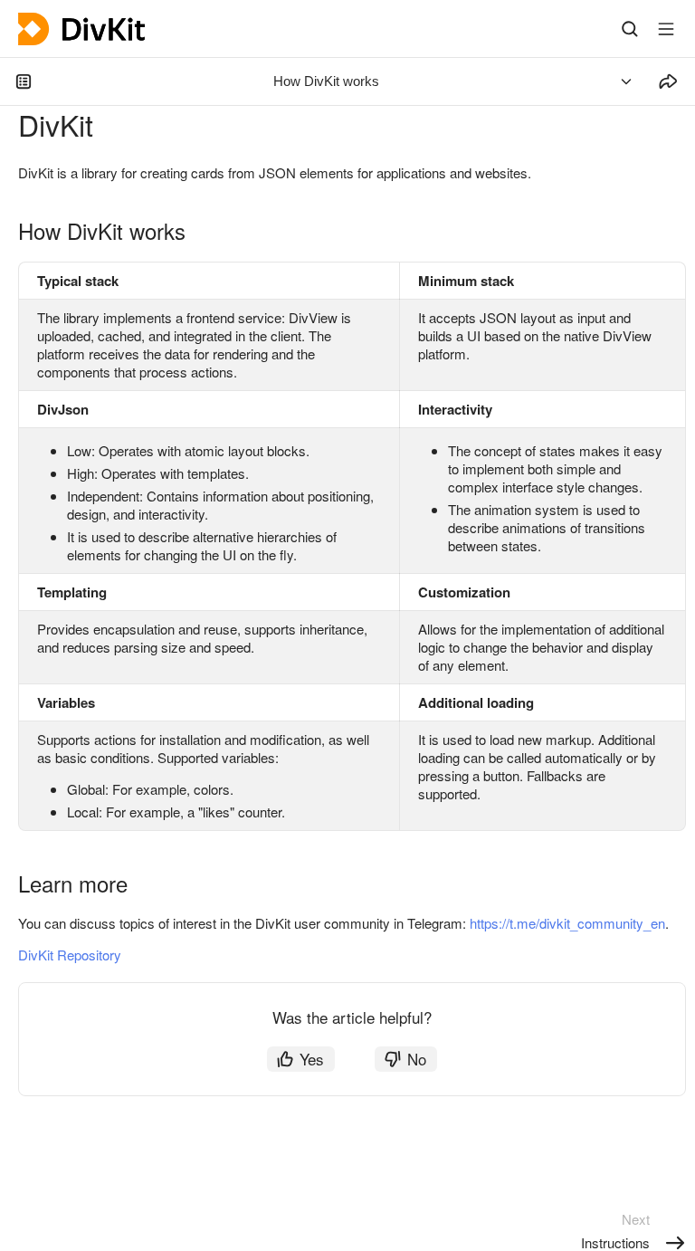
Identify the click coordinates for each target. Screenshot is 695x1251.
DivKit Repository (69, 954)
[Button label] (666, 29)
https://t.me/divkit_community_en (567, 922)
